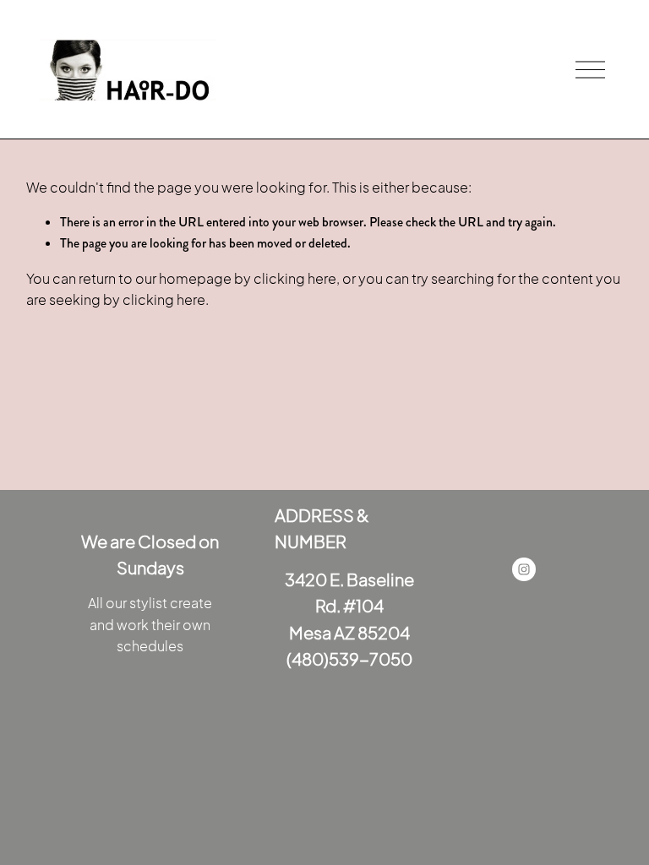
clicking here (295, 278)
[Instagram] (524, 569)
